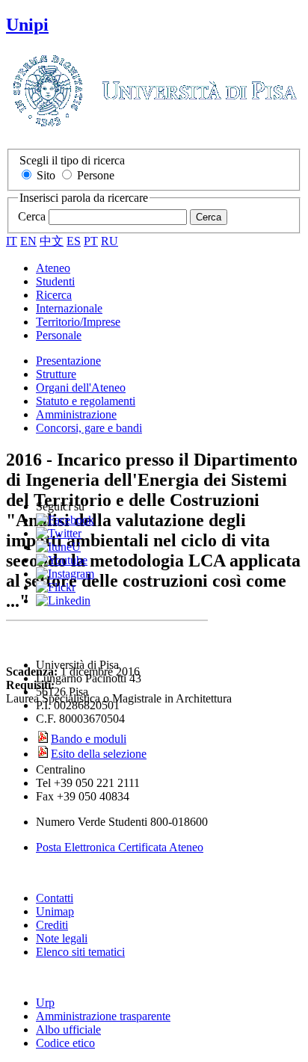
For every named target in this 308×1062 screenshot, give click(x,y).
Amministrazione (76, 414)
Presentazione (68, 360)
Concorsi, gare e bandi (89, 428)
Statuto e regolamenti (85, 401)
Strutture (56, 374)
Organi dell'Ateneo (81, 387)
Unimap (55, 911)
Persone (95, 175)
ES (74, 241)
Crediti (52, 925)
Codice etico (65, 1043)
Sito (46, 175)
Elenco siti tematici (80, 951)
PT (91, 241)
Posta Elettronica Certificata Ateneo (119, 847)
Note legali (61, 938)
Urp (45, 1002)
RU (109, 241)
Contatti (54, 898)
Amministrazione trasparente (103, 1016)
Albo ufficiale (68, 1029)
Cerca (32, 216)
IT (11, 241)
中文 (52, 241)
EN (28, 241)
